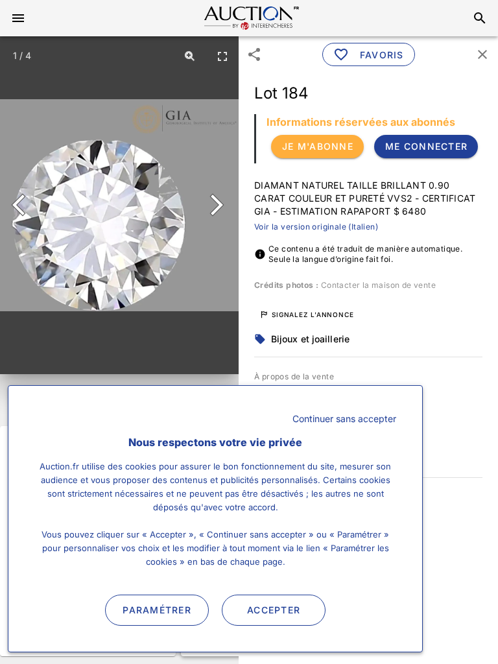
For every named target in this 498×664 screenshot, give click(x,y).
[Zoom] (190, 55)
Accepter (273, 609)
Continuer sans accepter (344, 418)
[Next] (214, 204)
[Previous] (24, 204)
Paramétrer (157, 609)
